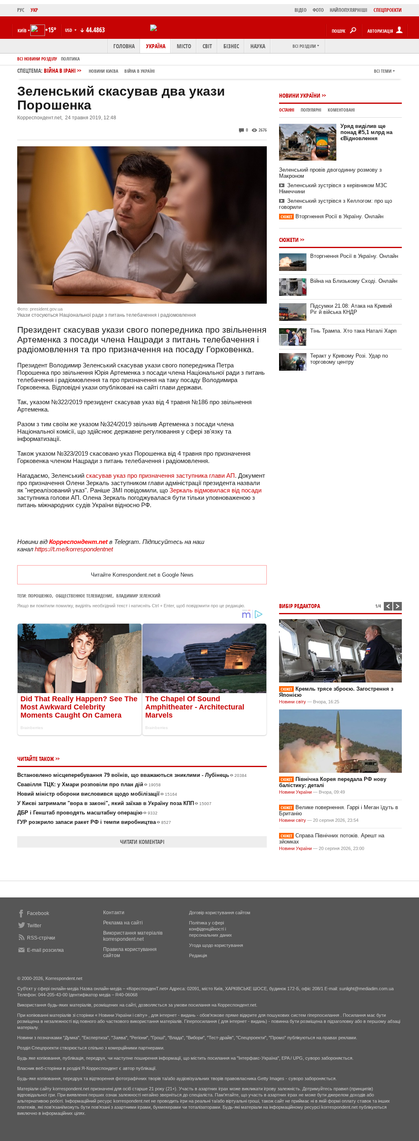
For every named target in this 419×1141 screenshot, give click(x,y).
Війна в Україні (139, 71)
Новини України (299, 95)
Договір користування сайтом (219, 912)
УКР (34, 10)
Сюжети (289, 240)
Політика (70, 59)
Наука (257, 46)
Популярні (311, 110)
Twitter (34, 925)
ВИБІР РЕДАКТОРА (299, 606)
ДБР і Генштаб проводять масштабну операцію (87, 813)
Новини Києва (103, 71)
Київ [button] (22, 30)
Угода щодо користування (216, 945)
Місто (184, 46)
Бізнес (231, 46)
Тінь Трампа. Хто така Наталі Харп (353, 331)
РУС (21, 10)
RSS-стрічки (41, 938)
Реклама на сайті (123, 923)
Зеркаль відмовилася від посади (215, 490)
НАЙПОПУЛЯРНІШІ (348, 10)
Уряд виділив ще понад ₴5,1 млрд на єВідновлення (366, 132)
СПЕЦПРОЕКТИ (388, 10)
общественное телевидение (84, 596)
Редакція (198, 955)
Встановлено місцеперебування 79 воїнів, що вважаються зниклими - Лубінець (132, 775)
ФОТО (318, 10)
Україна (155, 46)
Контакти (113, 912)
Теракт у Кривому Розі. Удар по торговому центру (349, 359)
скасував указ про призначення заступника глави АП (160, 475)
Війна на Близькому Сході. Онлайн (353, 281)
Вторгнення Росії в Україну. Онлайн (332, 216)
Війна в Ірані (99, 70)
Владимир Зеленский (138, 596)
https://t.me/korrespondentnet (74, 549)
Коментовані (341, 110)
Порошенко (40, 596)
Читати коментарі (142, 842)
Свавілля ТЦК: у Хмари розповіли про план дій (89, 784)
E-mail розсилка (45, 950)
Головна (124, 46)
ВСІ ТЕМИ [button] (383, 71)
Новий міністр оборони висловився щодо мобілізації (97, 794)
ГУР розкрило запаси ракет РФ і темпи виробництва (94, 822)
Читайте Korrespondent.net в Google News (142, 575)
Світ (207, 46)
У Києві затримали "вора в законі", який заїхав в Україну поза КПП (114, 803)
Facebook (38, 913)
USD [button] (69, 30)
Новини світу (292, 701)
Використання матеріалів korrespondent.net (132, 936)
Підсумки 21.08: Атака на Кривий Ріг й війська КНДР (351, 309)
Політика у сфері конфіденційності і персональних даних (210, 928)
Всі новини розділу (37, 59)
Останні (286, 110)
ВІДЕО (300, 10)
